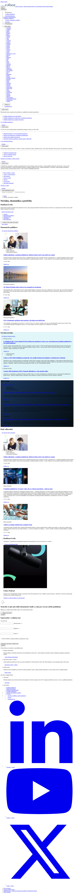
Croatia (8, 42)
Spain (7, 89)
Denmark (8, 43)
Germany (8, 49)
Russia (7, 80)
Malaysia (8, 65)
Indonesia (8, 57)
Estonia (8, 46)
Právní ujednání (7, 888)
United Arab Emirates (11, 98)
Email (15, 633)
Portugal (8, 76)
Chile (7, 38)
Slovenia (8, 85)
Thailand (8, 95)
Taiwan (8, 93)
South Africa (9, 87)
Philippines (8, 74)
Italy (7, 60)
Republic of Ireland (10, 78)
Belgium (8, 33)
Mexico (8, 66)
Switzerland (9, 92)
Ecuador (8, 44)
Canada (8, 36)
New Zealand (9, 70)
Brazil (7, 34)
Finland (8, 47)
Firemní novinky (7, 216)
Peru (7, 73)
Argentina (8, 27)
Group (7, 52)
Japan (7, 61)
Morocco (8, 67)
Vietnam (8, 101)
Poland (8, 75)
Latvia (7, 62)
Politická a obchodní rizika (12, 690)
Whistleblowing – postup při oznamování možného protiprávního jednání (20, 890)
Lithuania (8, 64)
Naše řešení (6, 218)
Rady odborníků (7, 219)
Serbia (7, 82)
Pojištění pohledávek (11, 687)
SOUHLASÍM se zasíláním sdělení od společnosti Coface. (15, 638)
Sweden (8, 91)
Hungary (8, 55)
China (7, 39)
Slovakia (8, 84)
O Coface (8, 694)
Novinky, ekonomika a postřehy (13, 692)
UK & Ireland (9, 97)
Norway (8, 71)
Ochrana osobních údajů (9, 889)
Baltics (7, 31)
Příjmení (16, 628)
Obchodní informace (11, 689)
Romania (8, 79)
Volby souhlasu (6, 892)
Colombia (8, 40)
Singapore (8, 83)
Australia (8, 29)
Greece (8, 51)
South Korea (9, 88)
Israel (7, 58)
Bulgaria (8, 35)
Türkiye (8, 96)
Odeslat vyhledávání (20, 192)
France (7, 48)
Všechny (5, 214)
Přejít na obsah (4, 1)
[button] (7, 12)
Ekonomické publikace (8, 215)
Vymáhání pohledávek (11, 691)
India (7, 56)
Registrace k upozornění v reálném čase (9, 643)
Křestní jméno (17, 623)
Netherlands (9, 69)
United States (9, 100)
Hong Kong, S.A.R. (11, 53)
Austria (8, 30)
